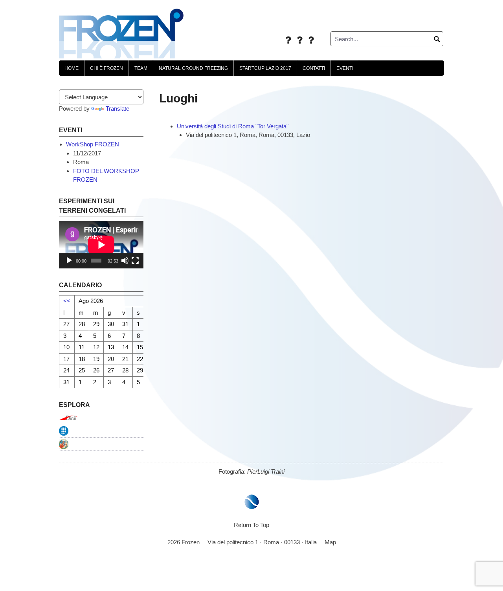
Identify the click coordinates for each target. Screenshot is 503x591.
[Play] (69, 260)
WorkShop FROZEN (92, 144)
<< (66, 300)
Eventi (344, 68)
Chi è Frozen (106, 68)
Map (330, 542)
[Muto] (125, 260)
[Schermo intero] (135, 260)
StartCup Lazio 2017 (265, 68)
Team (140, 68)
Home (71, 68)
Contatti (314, 68)
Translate (117, 108)
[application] (101, 244)
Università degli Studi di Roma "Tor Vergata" (232, 126)
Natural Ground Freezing (193, 68)
